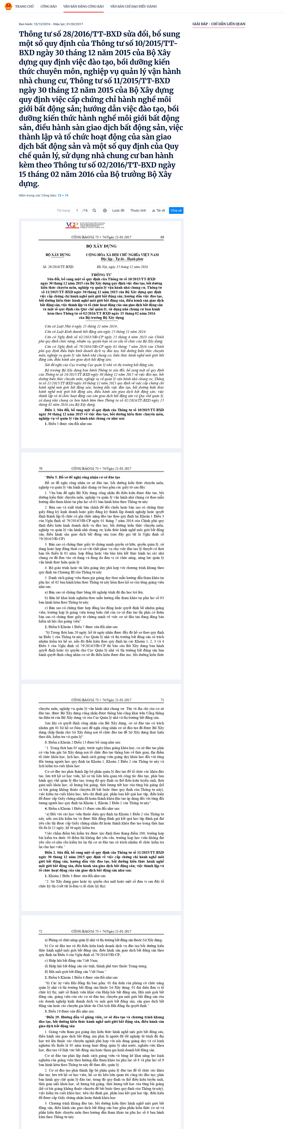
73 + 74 (63, 195)
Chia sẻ (176, 210)
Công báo (49, 6)
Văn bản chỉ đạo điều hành (133, 6)
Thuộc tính (138, 210)
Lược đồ (118, 210)
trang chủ (24, 6)
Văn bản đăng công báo (83, 6)
